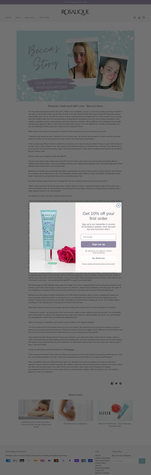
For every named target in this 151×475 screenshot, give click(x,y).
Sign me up (98, 244)
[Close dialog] (118, 205)
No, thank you (98, 258)
